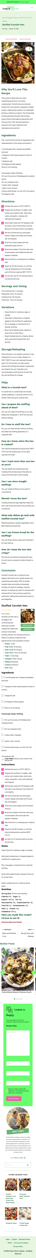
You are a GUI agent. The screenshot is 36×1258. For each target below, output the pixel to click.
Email (9, 1073)
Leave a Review (25, 39)
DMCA (10, 1243)
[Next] (33, 972)
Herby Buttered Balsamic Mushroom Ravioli (16, 992)
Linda (5, 29)
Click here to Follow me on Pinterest (11, 922)
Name (10, 1063)
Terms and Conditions (21, 1243)
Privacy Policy (18, 1246)
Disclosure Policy (24, 1239)
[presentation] (11, 1184)
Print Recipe (27, 625)
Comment (11, 1032)
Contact (14, 1239)
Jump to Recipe (11, 39)
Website (10, 1083)
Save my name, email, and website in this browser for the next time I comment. (18, 1091)
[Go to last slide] (2, 972)
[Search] (28, 1165)
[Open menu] (32, 7)
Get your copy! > (18, 2)
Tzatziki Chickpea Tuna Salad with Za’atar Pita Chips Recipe (11, 1198)
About (8, 1239)
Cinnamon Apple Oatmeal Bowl (24, 1196)
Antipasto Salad (11, 1223)
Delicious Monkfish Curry (9, 933)
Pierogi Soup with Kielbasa (27, 933)
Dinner (4, 21)
